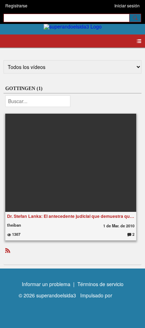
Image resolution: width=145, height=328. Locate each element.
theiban (14, 225)
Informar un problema (46, 284)
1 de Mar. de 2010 (118, 225)
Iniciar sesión (127, 5)
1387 (15, 234)
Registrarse (16, 5)
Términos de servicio (100, 284)
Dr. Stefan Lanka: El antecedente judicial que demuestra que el (70, 216)
